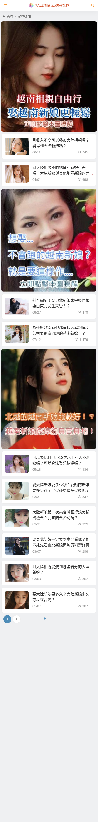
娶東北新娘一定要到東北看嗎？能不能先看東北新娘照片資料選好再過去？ (60, 545)
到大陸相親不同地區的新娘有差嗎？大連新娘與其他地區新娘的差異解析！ (60, 173)
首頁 (10, 16)
